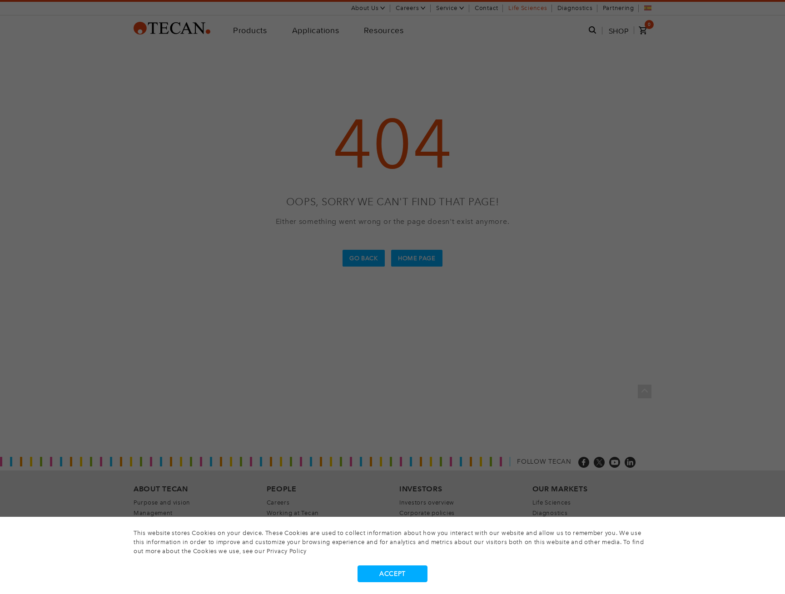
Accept (392, 574)
